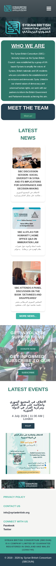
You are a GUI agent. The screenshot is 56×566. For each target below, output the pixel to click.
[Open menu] (49, 8)
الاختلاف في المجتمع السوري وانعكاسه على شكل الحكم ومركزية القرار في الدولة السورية (28, 406)
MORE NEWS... (28, 316)
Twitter (7, 529)
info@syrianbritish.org (16, 512)
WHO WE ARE (28, 45)
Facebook (8, 525)
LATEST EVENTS (28, 389)
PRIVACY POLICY (14, 497)
